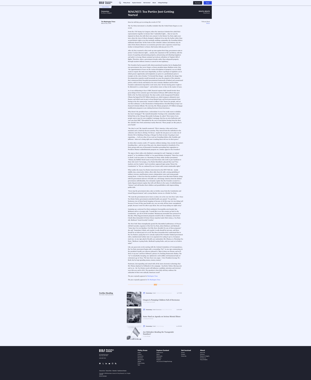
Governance (141, 359)
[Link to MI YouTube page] (109, 364)
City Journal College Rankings (164, 361)
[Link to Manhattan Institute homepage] (106, 351)
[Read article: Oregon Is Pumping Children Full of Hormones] (134, 299)
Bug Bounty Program (122, 370)
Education (140, 358)
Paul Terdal (152, 302)
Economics (140, 356)
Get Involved (146, 2)
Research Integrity (204, 356)
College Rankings (162, 2)
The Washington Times (108, 21)
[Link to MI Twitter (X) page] (103, 364)
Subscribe (183, 356)
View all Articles (105, 7)
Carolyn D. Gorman (148, 318)
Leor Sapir (146, 302)
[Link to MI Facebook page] (100, 364)
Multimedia (159, 356)
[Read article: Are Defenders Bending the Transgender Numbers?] (134, 332)
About (154, 2)
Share (208, 23)
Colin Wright (147, 336)
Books (158, 354)
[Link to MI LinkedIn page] (106, 364)
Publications (160, 352)
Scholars (202, 354)
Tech (139, 365)
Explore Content (136, 2)
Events (183, 352)
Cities (139, 352)
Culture (139, 354)
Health (201, 11)
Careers (183, 354)
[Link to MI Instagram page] (112, 364)
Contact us (203, 358)
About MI (202, 352)
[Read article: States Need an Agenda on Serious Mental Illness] (134, 315)
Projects (159, 359)
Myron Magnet (107, 13)
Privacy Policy (109, 370)
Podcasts (159, 358)
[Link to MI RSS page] (115, 364)
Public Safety (141, 363)
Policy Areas (126, 2)
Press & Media (203, 359)
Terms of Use (102, 370)
